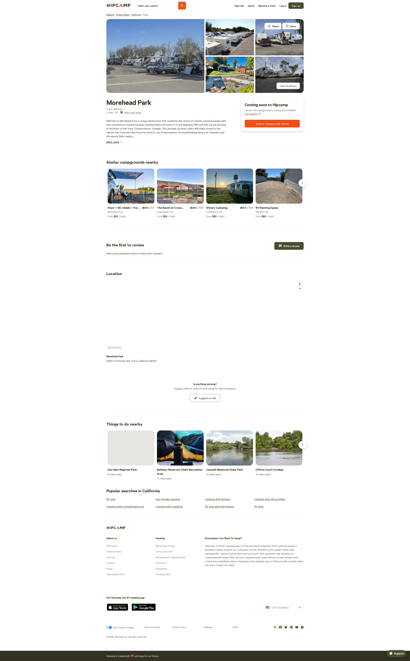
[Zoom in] (299, 284)
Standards (161, 568)
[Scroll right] (302, 183)
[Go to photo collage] (155, 56)
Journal (110, 557)
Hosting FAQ (163, 574)
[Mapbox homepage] (114, 347)
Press (109, 568)
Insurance (161, 562)
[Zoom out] (299, 288)
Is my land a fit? (164, 551)
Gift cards (111, 545)
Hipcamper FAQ (115, 574)
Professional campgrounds (170, 557)
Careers (110, 562)
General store (113, 551)
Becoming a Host (165, 545)
